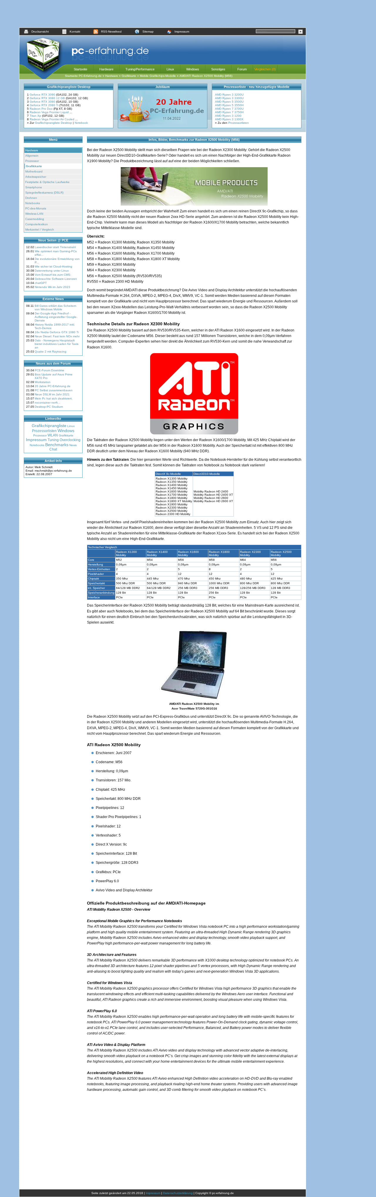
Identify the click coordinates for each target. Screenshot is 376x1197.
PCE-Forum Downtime (49, 370)
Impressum (181, 31)
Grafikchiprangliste (49, 425)
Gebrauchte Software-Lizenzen (56, 278)
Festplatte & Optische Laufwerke (47, 182)
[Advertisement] (163, 14)
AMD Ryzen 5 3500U (229, 101)
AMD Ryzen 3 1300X (229, 119)
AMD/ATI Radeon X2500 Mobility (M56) (205, 75)
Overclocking (70, 440)
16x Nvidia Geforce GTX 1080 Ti (57, 332)
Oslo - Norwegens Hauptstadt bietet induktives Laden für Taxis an (56, 344)
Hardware (106, 69)
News (73, 445)
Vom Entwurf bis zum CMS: (53, 274)
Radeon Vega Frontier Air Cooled (52, 119)
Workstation (43, 382)
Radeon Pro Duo (41, 108)
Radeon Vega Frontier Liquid (50, 112)
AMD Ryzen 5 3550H (229, 105)
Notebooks (32, 203)
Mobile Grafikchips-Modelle (158, 75)
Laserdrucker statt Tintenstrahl (55, 247)
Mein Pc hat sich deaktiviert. (54, 398)
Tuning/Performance (140, 69)
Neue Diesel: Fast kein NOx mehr (57, 336)
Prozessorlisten (238, 122)
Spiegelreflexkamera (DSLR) (44, 192)
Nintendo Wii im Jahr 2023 (52, 287)
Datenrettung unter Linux (52, 270)
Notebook (81, 122)
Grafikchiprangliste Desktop (53, 122)
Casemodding (34, 219)
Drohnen (31, 197)
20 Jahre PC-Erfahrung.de (52, 386)
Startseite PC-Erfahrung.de (83, 75)
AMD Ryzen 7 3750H (229, 112)
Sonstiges (218, 69)
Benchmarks (56, 444)
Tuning (53, 440)
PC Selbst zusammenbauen (54, 390)
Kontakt (75, 31)
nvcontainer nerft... (47, 402)
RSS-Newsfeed (111, 31)
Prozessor (32, 160)
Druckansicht (40, 31)
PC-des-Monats (35, 208)
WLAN (53, 435)
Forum (242, 69)
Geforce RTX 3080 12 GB (48, 98)
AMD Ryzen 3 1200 (228, 115)
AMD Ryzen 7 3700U (229, 108)
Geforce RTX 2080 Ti (44, 105)
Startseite (80, 69)
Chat (53, 449)
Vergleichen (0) (265, 69)
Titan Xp (36, 115)
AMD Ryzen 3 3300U (229, 98)
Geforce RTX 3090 (43, 94)
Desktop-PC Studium (49, 406)
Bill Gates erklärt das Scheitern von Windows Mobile (55, 307)
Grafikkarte (129, 75)
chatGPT (41, 283)
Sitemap (148, 31)
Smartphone (33, 187)
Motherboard (34, 171)
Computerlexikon (36, 224)
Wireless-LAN (34, 213)
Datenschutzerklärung (178, 1193)
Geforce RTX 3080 (43, 101)
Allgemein (31, 155)
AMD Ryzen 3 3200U (229, 94)
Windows (192, 69)
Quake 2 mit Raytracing (50, 351)
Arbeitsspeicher (35, 176)
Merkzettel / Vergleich (39, 229)
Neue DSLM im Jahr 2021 (52, 394)
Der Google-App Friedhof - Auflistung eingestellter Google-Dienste (56, 317)
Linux (170, 69)
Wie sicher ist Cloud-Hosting (53, 266)
